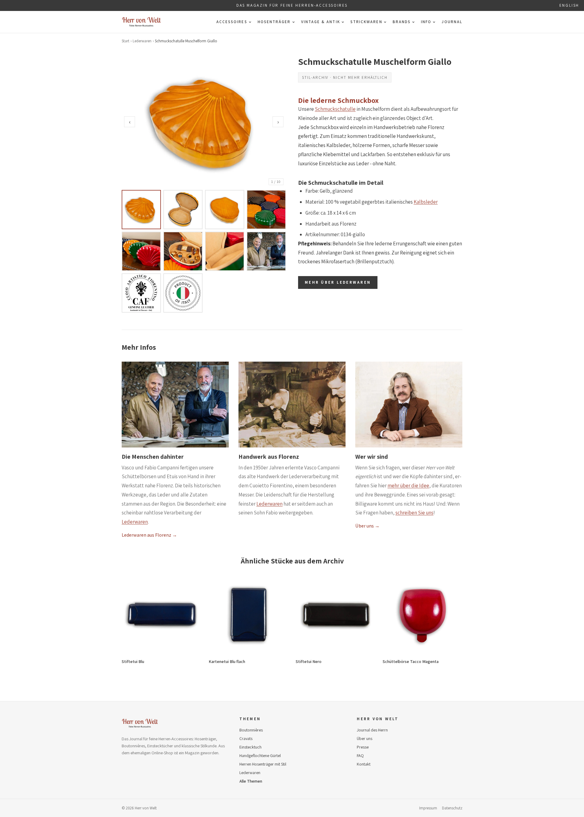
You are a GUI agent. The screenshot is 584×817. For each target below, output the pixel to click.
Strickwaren (366, 21)
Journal (452, 21)
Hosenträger (274, 21)
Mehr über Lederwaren (338, 282)
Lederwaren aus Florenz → (149, 535)
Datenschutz (452, 808)
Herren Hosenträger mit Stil (262, 764)
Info (426, 21)
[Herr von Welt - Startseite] (141, 22)
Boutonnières (251, 730)
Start (125, 41)
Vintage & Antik (320, 21)
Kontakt (363, 764)
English (569, 5)
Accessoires (231, 21)
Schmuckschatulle (335, 109)
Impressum (428, 808)
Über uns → (367, 526)
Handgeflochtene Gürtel (260, 755)
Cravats (245, 738)
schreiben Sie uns (414, 512)
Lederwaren (142, 41)
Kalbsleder (426, 201)
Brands (402, 21)
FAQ (360, 755)
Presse (363, 747)
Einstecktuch (250, 747)
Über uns (364, 738)
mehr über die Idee (408, 485)
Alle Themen (250, 781)
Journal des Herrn (372, 730)
